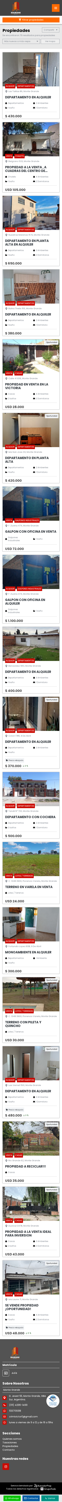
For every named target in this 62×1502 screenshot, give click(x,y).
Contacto (8, 1449)
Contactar (32, 1498)
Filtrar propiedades (32, 19)
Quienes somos (12, 1439)
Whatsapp (13, 1498)
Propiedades (10, 1446)
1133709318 (15, 1410)
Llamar (51, 1498)
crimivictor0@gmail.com (23, 1416)
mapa (51, 41)
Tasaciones (9, 1442)
